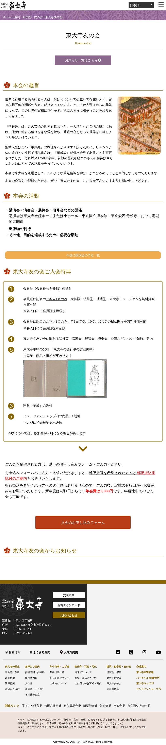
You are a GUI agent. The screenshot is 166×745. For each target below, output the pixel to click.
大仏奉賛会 (113, 689)
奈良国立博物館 (137, 706)
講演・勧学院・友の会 (119, 666)
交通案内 (68, 595)
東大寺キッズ (143, 683)
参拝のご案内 (32, 666)
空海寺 (118, 706)
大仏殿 (28, 683)
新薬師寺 (89, 706)
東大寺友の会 (114, 683)
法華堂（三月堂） (35, 689)
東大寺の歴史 (12, 666)
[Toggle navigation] (161, 5)
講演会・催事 (114, 672)
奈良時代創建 (12, 672)
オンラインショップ (147, 689)
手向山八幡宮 (30, 706)
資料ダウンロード (68, 605)
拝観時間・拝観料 (35, 672)
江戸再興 (10, 683)
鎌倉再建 (10, 677)
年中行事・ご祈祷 (59, 666)
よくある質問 (41, 652)
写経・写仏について (86, 677)
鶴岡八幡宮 (51, 706)
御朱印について (83, 672)
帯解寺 (104, 706)
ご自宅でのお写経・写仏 (88, 683)
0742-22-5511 (24, 629)
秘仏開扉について (59, 677)
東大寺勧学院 (114, 677)
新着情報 (14, 652)
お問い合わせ (68, 615)
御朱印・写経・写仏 (86, 666)
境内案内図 (71, 652)
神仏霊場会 (71, 706)
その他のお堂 (32, 694)
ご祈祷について (58, 683)
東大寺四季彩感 (144, 672)
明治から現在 (12, 689)
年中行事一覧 (57, 672)
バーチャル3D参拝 (146, 677)
